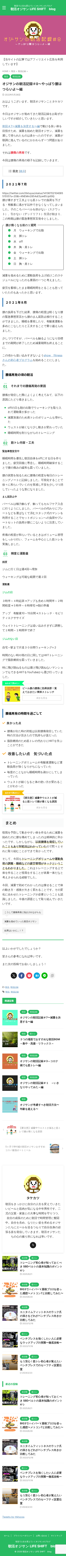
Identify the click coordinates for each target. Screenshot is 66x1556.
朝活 (7, 987)
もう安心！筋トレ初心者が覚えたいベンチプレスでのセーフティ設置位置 (41, 1365)
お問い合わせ (41, 1535)
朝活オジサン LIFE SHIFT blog (33, 9)
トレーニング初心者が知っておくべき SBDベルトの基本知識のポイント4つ (41, 1266)
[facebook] (21, 975)
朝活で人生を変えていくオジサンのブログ (33, 1541)
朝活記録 (14, 987)
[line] (44, 975)
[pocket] (29, 975)
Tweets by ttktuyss (13, 1516)
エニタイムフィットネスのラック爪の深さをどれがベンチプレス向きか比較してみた (41, 1315)
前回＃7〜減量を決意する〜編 (21, 126)
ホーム (7, 1535)
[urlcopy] (52, 975)
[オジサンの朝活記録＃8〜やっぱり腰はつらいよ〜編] (37, 975)
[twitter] (14, 975)
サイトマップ (56, 1535)
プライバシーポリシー (23, 1535)
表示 (22, 171)
